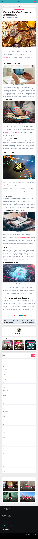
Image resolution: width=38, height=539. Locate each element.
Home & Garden (5, 421)
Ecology (3, 392)
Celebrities (4, 385)
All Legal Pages (27, 534)
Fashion (3, 406)
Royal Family (4, 448)
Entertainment (5, 398)
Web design (4, 469)
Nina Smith (19, 346)
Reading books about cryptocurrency (10, 132)
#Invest (18, 19)
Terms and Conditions (24, 537)
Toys (3, 458)
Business (17, 342)
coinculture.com (6, 57)
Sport (3, 450)
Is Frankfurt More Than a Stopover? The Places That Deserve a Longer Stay (27, 499)
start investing (6, 185)
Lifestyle (4, 427)
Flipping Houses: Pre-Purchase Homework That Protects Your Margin (10, 488)
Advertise (30, 537)
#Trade (24, 19)
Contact (34, 537)
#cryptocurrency (14, 19)
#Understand (28, 19)
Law (3, 424)
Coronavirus (4, 387)
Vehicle (3, 466)
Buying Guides (5, 377)
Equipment (4, 400)
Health (3, 419)
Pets (3, 445)
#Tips (21, 19)
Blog (3, 371)
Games (3, 416)
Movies (3, 434)
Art (3, 366)
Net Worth (4, 440)
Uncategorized (19, 343)
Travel (3, 461)
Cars (3, 382)
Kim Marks (7, 346)
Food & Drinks (5, 411)
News (3, 442)
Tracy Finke (8, 17)
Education (4, 395)
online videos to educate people (23, 237)
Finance (3, 408)
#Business (9, 19)
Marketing (4, 432)
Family (3, 403)
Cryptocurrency (18, 9)
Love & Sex (4, 429)
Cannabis (4, 379)
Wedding (4, 471)
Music (3, 437)
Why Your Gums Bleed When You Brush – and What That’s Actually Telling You (27, 488)
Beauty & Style (5, 369)
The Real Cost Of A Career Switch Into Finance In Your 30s (10, 499)
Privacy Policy (33, 534)
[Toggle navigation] (2, 1)
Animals (3, 364)
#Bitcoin (5, 19)
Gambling (4, 413)
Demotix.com (6, 528)
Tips (22, 9)
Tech (3, 453)
